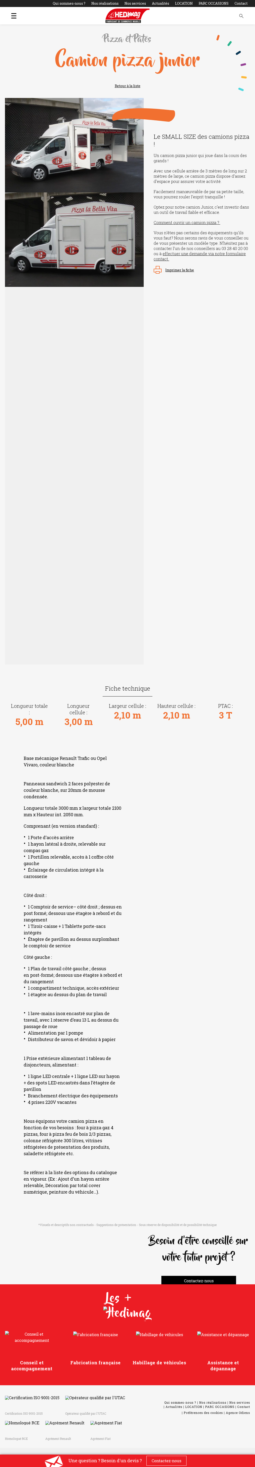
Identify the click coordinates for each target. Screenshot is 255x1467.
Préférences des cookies (203, 1413)
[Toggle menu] (13, 15)
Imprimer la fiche (179, 270)
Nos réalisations (105, 3)
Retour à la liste (127, 85)
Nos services (135, 3)
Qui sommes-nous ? (69, 3)
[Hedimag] (127, 15)
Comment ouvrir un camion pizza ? (187, 222)
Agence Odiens (238, 1413)
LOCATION (184, 3)
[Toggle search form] (241, 15)
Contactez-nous (199, 1280)
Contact (241, 3)
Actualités (160, 3)
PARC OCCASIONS (214, 3)
